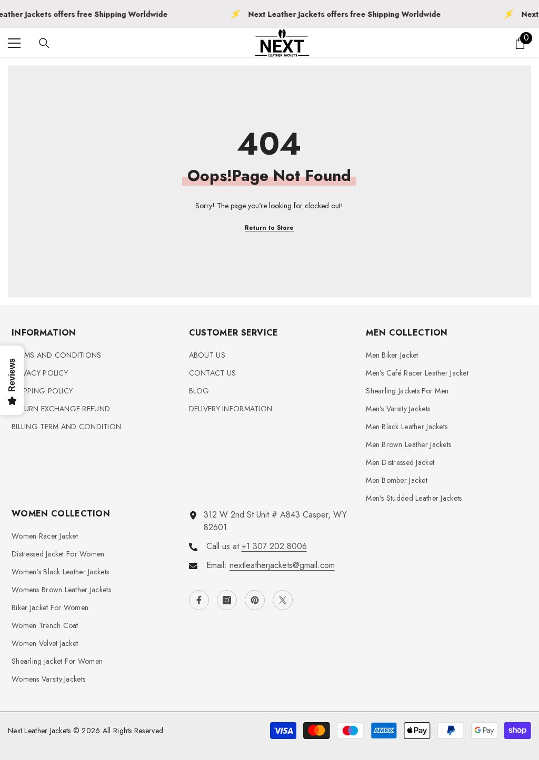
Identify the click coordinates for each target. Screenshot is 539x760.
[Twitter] (283, 600)
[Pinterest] (255, 600)
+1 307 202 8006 (274, 546)
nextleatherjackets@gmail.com (282, 565)
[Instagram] (227, 600)
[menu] (14, 43)
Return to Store (269, 227)
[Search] (44, 43)
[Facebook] (199, 600)
